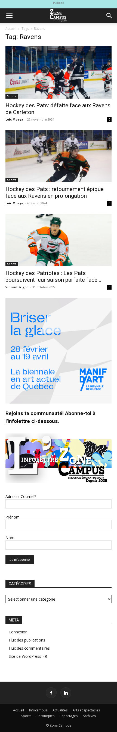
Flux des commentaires (29, 648)
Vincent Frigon (17, 287)
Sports (11, 96)
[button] (9, 15)
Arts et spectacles (86, 710)
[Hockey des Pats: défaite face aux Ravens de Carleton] (58, 72)
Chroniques (45, 716)
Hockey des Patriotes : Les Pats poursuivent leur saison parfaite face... (53, 276)
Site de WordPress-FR (28, 656)
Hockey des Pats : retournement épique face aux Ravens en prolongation (54, 192)
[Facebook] (51, 692)
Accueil (10, 28)
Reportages (69, 716)
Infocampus (38, 710)
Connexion (18, 631)
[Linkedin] (65, 692)
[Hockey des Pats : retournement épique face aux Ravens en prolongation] (58, 156)
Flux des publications (27, 640)
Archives (89, 716)
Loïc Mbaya (14, 119)
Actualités (60, 710)
